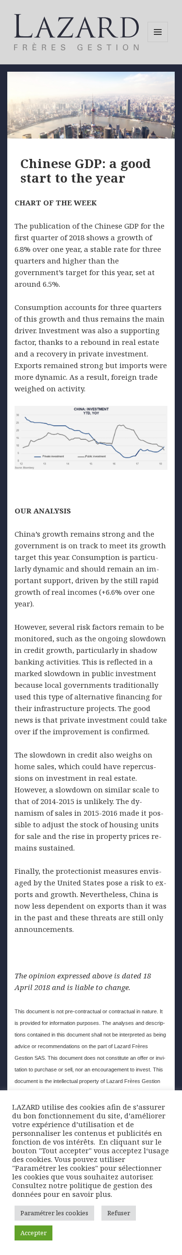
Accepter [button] (33, 1232)
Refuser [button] (118, 1213)
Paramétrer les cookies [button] (54, 1213)
